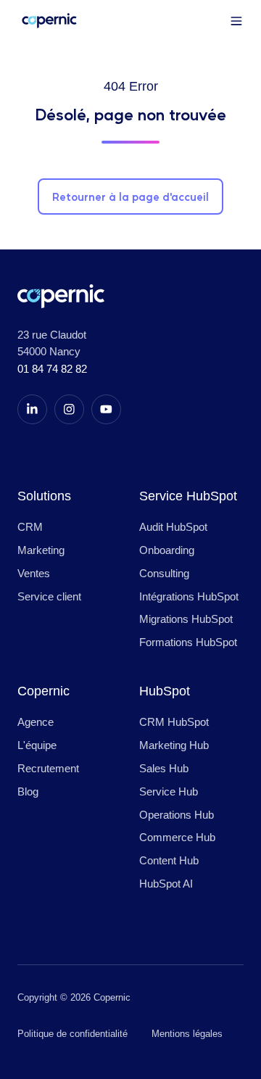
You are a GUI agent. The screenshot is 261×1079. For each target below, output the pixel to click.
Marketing (41, 550)
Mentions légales (187, 1033)
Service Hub (168, 791)
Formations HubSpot (188, 642)
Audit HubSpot (173, 527)
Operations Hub (176, 815)
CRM (30, 527)
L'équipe (37, 745)
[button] (236, 21)
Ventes (33, 573)
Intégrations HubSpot (189, 596)
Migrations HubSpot (186, 619)
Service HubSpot (188, 495)
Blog (27, 791)
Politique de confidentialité (72, 1033)
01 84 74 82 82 (52, 369)
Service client (49, 596)
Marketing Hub (174, 745)
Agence (35, 722)
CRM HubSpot (174, 722)
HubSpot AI (166, 883)
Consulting (164, 573)
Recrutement (48, 768)
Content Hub (169, 860)
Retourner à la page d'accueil (130, 196)
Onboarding (166, 550)
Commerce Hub (177, 837)
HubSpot (164, 690)
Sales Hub (163, 768)
